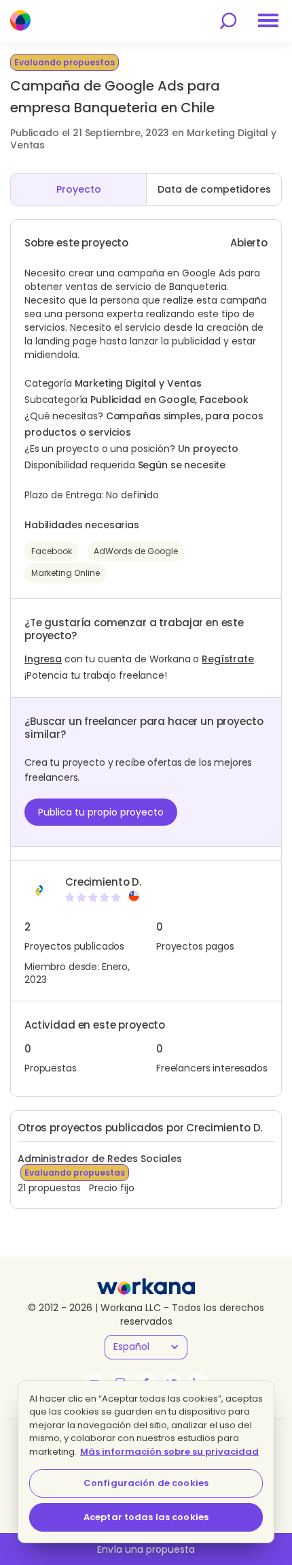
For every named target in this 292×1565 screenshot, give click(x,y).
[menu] (268, 20)
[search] (228, 21)
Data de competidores (214, 189)
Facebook (51, 551)
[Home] (20, 20)
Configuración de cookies (146, 1483)
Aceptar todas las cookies (146, 1517)
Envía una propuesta (146, 1549)
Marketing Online (65, 573)
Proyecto (78, 189)
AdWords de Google (136, 551)
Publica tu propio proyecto (101, 812)
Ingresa (43, 659)
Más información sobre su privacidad (169, 1451)
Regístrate (228, 659)
